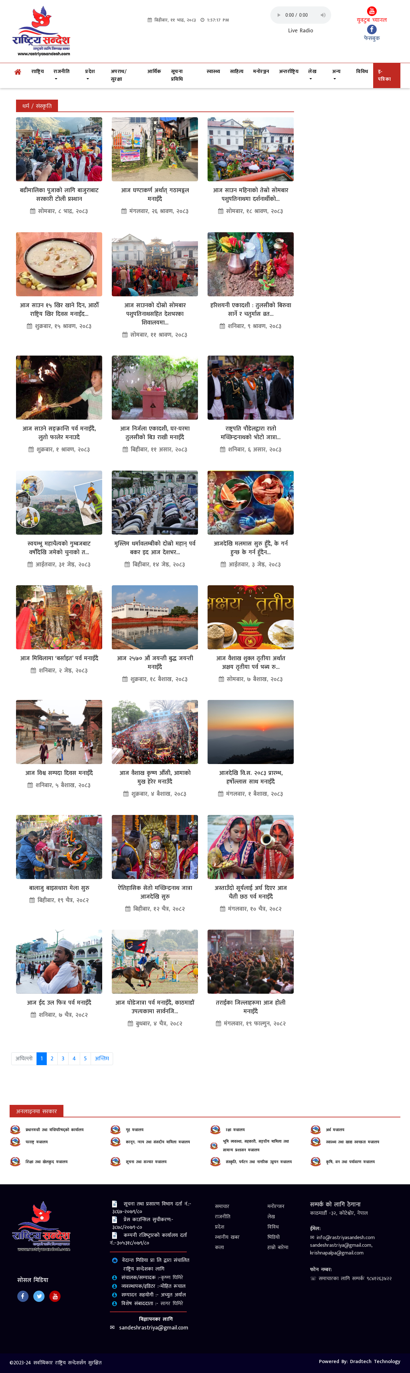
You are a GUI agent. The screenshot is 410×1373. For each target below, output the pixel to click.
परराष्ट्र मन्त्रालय (37, 1142)
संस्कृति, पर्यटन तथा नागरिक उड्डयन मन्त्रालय (259, 1162)
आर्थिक (154, 71)
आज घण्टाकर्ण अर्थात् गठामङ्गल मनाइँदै (155, 195)
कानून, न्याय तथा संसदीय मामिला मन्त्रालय (158, 1142)
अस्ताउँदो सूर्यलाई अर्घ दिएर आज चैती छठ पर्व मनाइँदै (251, 893)
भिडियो (273, 1237)
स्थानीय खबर (227, 1237)
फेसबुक (372, 38)
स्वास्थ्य (213, 71)
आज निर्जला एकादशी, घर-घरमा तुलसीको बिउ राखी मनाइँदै (155, 433)
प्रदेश (90, 71)
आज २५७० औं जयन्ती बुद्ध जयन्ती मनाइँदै (155, 663)
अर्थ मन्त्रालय (335, 1130)
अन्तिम (102, 1059)
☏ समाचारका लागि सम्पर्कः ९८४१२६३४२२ (351, 1278)
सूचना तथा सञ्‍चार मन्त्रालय (146, 1162)
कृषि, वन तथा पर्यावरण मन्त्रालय (350, 1162)
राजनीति (61, 71)
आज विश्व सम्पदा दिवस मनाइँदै (59, 773)
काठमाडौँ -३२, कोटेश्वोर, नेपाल (339, 1213)
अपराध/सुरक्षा (119, 75)
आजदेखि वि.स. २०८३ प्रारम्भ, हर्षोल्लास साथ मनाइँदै (251, 778)
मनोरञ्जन (261, 71)
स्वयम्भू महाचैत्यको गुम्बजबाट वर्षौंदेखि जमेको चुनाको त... (59, 548)
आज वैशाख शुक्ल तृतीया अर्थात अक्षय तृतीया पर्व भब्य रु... (250, 663)
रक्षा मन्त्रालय (235, 1130)
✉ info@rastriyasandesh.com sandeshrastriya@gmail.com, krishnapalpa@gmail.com (342, 1245)
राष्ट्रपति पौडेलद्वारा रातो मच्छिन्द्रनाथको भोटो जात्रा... (251, 433)
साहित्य (237, 71)
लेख (312, 71)
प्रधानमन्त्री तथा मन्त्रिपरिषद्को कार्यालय (55, 1130)
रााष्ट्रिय (37, 71)
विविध (362, 71)
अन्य (336, 71)
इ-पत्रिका (384, 75)
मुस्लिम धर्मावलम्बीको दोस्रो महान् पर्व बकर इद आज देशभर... (154, 548)
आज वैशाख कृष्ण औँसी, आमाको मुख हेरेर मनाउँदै (155, 778)
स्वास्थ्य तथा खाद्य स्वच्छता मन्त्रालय (352, 1142)
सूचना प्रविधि (177, 75)
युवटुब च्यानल (372, 20)
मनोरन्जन (275, 1206)
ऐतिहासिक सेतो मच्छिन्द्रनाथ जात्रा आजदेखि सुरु (155, 893)
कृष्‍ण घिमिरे (172, 1277)
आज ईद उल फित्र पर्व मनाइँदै (59, 1003)
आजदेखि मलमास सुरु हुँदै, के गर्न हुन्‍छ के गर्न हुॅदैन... (251, 548)
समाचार (222, 1206)
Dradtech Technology (375, 1361)
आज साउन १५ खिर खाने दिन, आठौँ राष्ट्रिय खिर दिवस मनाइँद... (59, 310)
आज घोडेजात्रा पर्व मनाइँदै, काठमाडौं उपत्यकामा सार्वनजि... (154, 1007)
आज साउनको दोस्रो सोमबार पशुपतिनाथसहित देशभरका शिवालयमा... (155, 314)
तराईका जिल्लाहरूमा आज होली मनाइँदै (250, 1007)
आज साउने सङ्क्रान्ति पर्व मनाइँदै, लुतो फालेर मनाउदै (59, 433)
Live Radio (300, 31)
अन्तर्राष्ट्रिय (289, 71)
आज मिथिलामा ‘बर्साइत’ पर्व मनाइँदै (59, 658)
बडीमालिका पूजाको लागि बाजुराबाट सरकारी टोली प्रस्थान (59, 195)
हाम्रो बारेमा (277, 1247)
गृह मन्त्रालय (135, 1130)
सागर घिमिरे (171, 1303)
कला (219, 1247)
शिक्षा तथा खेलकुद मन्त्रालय (47, 1162)
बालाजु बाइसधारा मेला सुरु (59, 888)
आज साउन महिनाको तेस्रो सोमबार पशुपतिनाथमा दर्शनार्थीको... (250, 195)
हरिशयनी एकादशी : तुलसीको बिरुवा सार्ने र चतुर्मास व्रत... (250, 310)
